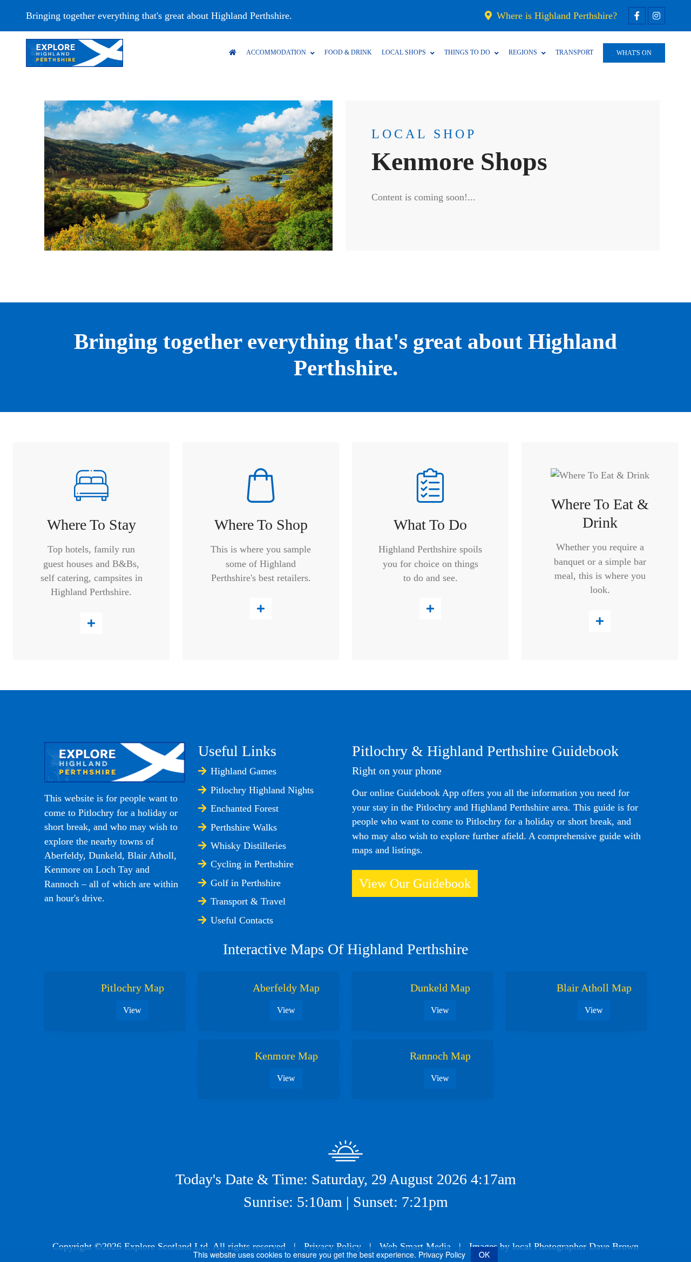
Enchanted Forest (245, 808)
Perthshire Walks (244, 827)
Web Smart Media (415, 1246)
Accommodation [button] (276, 52)
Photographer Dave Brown (586, 1246)
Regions (523, 52)
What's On (634, 53)
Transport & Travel (248, 901)
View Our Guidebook (415, 883)
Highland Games (243, 771)
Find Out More (91, 623)
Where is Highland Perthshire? (555, 15)
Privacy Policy (332, 1246)
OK (484, 1254)
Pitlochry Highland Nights (262, 790)
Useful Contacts (242, 920)
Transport (574, 52)
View (132, 1010)
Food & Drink (348, 52)
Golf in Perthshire (246, 883)
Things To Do (467, 52)
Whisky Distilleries (248, 845)
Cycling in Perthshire (252, 864)
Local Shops (404, 52)
